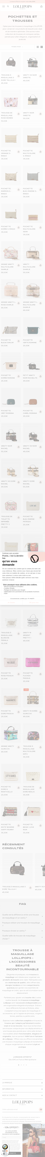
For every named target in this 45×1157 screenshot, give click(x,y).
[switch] (5, 1153)
